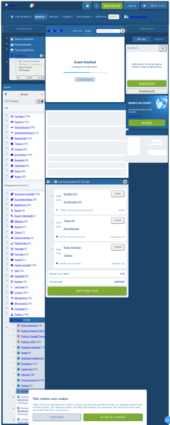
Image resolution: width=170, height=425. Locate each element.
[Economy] (61, 31)
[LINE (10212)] (49, 31)
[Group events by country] (42, 101)
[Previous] (41, 55)
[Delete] (125, 182)
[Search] (123, 31)
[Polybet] (55, 31)
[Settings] (145, 6)
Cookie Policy (62, 410)
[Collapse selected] (38, 101)
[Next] (55, 181)
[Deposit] (96, 5)
